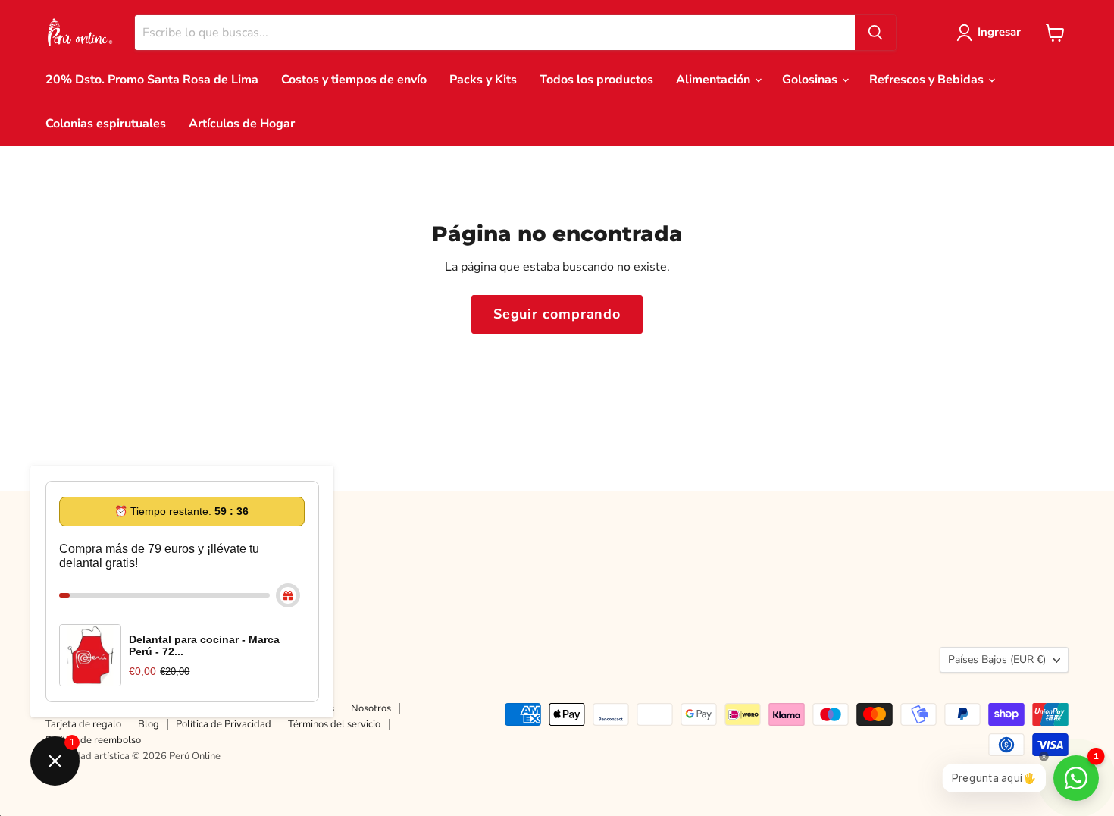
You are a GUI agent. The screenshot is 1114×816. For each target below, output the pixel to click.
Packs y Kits (483, 79)
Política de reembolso (93, 740)
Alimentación (714, 79)
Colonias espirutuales (105, 123)
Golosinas (811, 79)
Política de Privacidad (223, 724)
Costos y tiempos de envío (354, 79)
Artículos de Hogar (242, 123)
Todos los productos (596, 79)
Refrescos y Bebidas (928, 79)
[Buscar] (875, 32)
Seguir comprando (557, 314)
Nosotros (371, 708)
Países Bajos (997, 659)
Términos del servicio (334, 724)
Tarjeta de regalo (83, 724)
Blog (148, 724)
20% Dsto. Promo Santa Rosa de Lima (151, 79)
